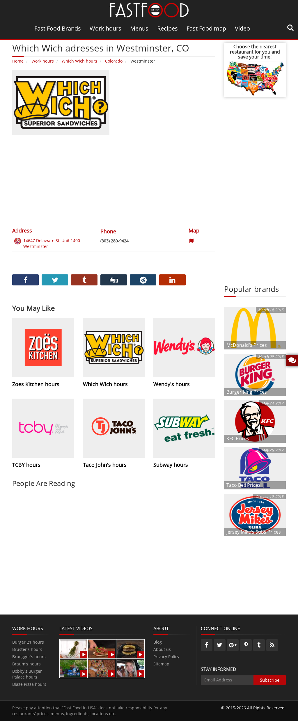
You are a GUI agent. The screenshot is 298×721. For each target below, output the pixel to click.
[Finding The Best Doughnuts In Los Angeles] (101, 668)
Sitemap (161, 664)
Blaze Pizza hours (29, 684)
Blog (157, 642)
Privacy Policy (166, 656)
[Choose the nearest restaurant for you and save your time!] (255, 78)
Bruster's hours (27, 649)
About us (162, 649)
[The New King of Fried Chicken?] (73, 668)
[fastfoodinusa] (149, 10)
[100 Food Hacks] (73, 648)
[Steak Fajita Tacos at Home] (101, 648)
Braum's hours (26, 664)
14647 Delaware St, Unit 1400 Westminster (51, 243)
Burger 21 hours (28, 642)
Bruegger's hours (29, 656)
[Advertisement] (113, 180)
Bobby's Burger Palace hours (27, 674)
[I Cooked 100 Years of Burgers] (130, 648)
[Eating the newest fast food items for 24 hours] (130, 668)
